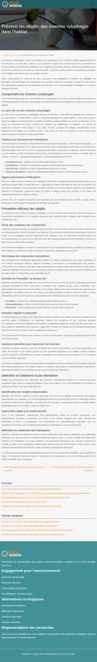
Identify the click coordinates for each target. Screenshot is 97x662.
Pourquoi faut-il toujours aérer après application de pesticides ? (30, 526)
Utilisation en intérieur (10, 55)
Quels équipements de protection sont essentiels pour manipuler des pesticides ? (38, 530)
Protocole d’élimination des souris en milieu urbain (24, 502)
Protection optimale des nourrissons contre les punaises (24, 468)
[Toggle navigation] (92, 4)
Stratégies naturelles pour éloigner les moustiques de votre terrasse (32, 506)
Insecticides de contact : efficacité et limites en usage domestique (31, 522)
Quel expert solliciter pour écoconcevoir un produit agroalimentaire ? (32, 489)
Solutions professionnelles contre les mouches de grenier (72, 468)
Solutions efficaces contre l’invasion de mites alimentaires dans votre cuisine (36, 498)
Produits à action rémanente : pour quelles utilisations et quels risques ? (34, 534)
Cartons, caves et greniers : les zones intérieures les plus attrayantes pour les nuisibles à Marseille (45, 493)
